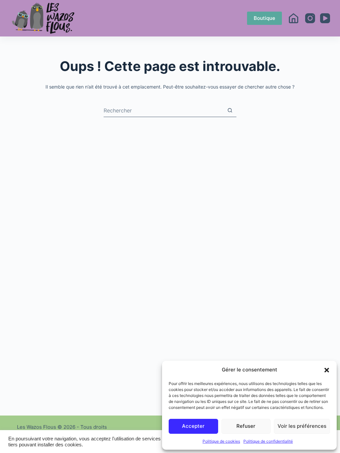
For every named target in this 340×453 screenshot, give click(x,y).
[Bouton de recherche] (229, 110)
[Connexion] (293, 18)
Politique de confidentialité (268, 441)
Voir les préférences (302, 426)
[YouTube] (325, 18)
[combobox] (163, 110)
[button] (326, 370)
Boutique (264, 18)
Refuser (245, 426)
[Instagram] (310, 18)
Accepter (193, 426)
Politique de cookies (221, 441)
